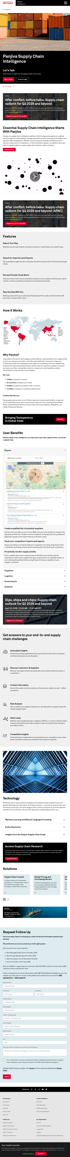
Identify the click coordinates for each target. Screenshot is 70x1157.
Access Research (12, 858)
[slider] (35, 887)
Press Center (6, 1111)
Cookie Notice (60, 1150)
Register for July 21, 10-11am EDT (16, 116)
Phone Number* (7, 1007)
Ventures (5, 1108)
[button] (35, 176)
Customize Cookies (28, 1153)
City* (4, 1039)
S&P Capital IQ (20, 978)
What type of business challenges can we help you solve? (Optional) (20, 1047)
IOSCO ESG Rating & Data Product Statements (49, 1135)
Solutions (7, 9)
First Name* (6, 990)
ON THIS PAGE (7, 86)
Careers (38, 1122)
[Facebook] (35, 1089)
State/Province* (7, 1031)
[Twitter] (31, 1089)
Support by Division (8, 1126)
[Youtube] (42, 1089)
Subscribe (60, 419)
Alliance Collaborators (9, 1135)
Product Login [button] (22, 79)
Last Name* (38, 990)
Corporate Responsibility (43, 1126)
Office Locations (7, 1132)
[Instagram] (39, 1089)
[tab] (35, 508)
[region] (35, 1149)
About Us (5, 1115)
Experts (38, 1132)
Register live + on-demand (14, 620)
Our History (6, 1105)
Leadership (39, 1129)
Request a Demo (9, 149)
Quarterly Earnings (41, 1108)
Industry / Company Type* (9, 1015)
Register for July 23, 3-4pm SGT (16, 223)
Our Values (6, 1102)
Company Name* (7, 999)
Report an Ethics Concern (10, 1129)
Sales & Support (7, 1122)
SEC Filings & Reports (42, 1111)
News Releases (40, 1105)
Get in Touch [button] (8, 79)
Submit (6, 1077)
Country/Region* (7, 1023)
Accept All (41, 1153)
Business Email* (7, 982)
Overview (39, 1102)
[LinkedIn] (46, 1089)
